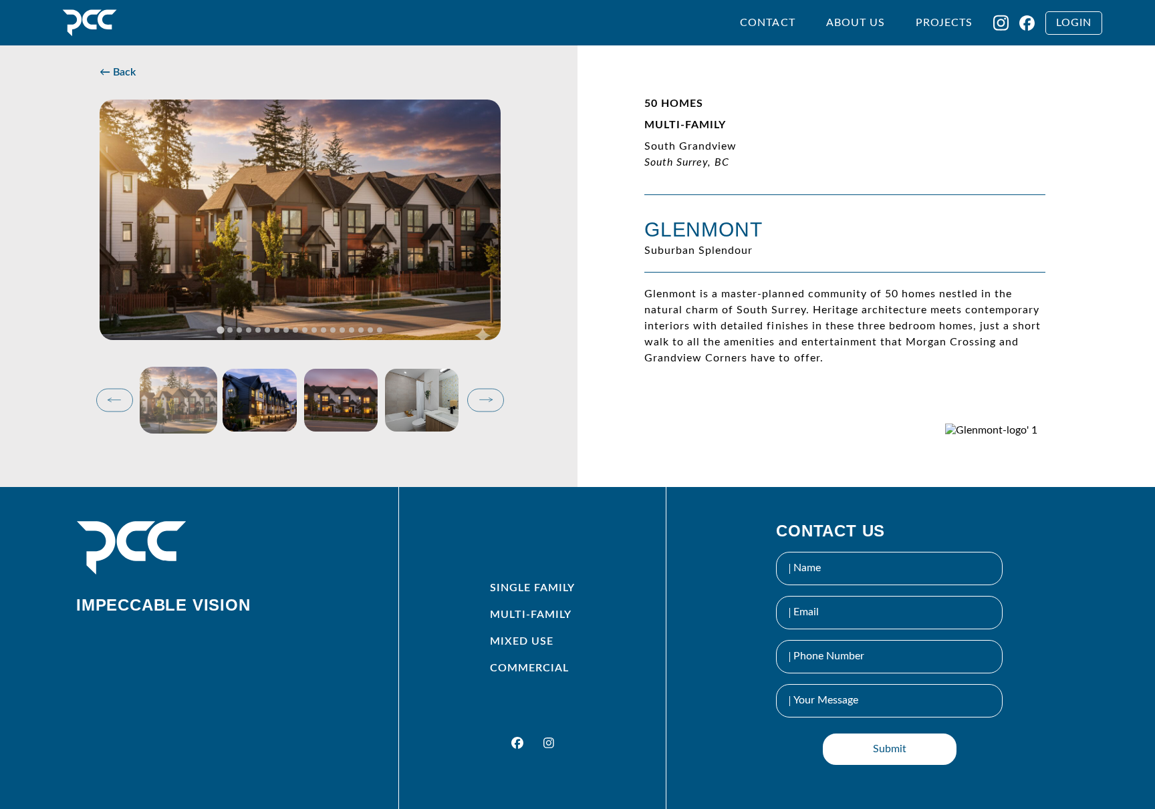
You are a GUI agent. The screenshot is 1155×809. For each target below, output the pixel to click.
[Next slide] (485, 400)
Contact (767, 22)
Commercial (529, 668)
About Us (855, 22)
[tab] (220, 329)
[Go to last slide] (114, 400)
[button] (178, 400)
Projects (944, 22)
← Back (118, 72)
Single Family (532, 588)
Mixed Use (521, 641)
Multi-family (530, 614)
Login (1074, 22)
